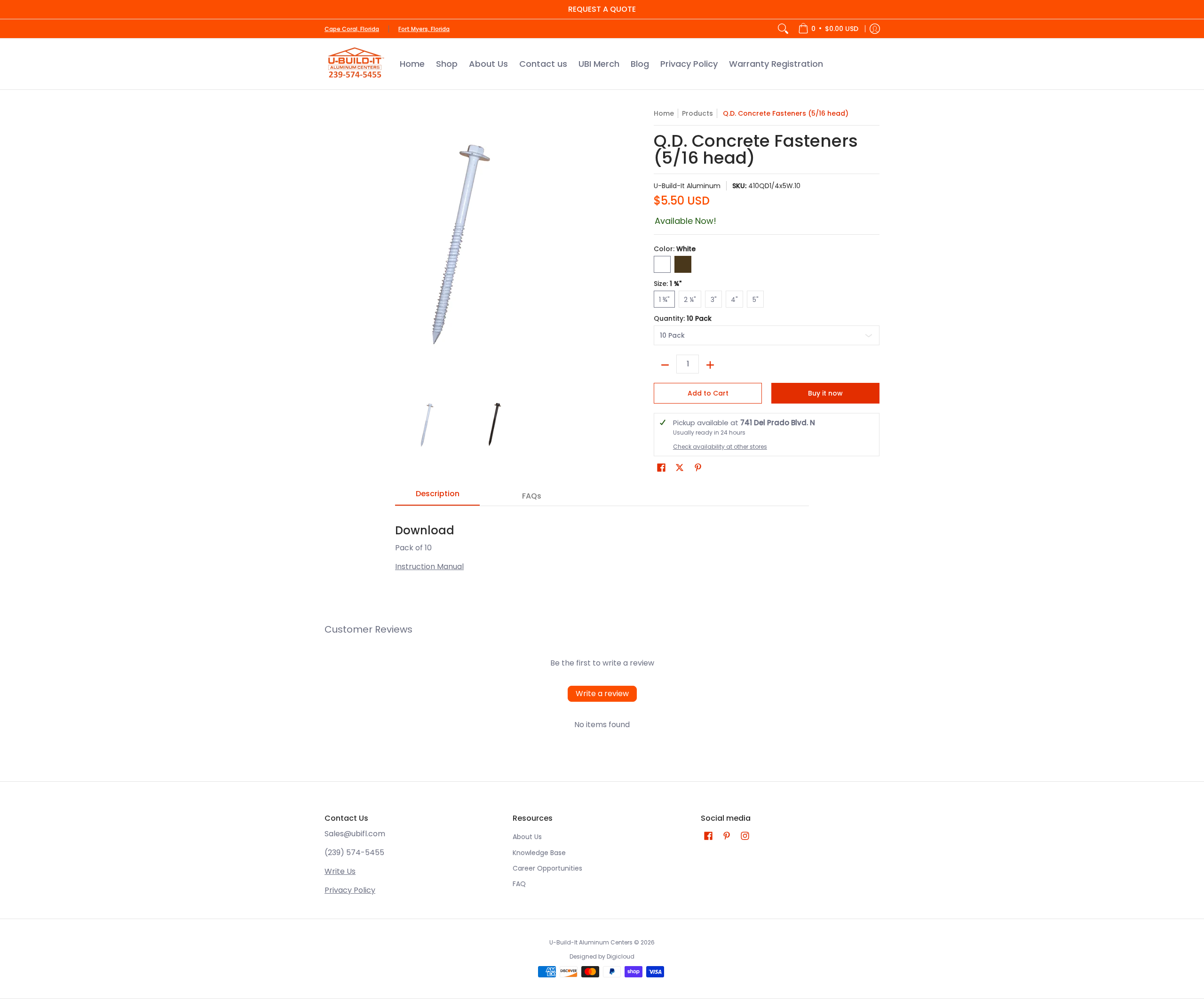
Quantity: (683, 318)
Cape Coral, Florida (352, 29)
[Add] (710, 365)
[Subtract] (665, 365)
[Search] (783, 28)
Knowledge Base (539, 852)
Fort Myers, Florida (424, 29)
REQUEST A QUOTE (602, 9)
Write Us (340, 871)
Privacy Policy (350, 890)
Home (664, 113)
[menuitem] (828, 28)
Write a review (602, 693)
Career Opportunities (547, 868)
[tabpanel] (602, 543)
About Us (527, 836)
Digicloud (620, 956)
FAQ (519, 883)
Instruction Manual (429, 566)
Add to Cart (708, 393)
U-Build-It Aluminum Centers (591, 942)
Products (697, 113)
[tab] (437, 497)
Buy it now (825, 393)
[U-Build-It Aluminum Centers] (355, 64)
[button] (661, 468)
